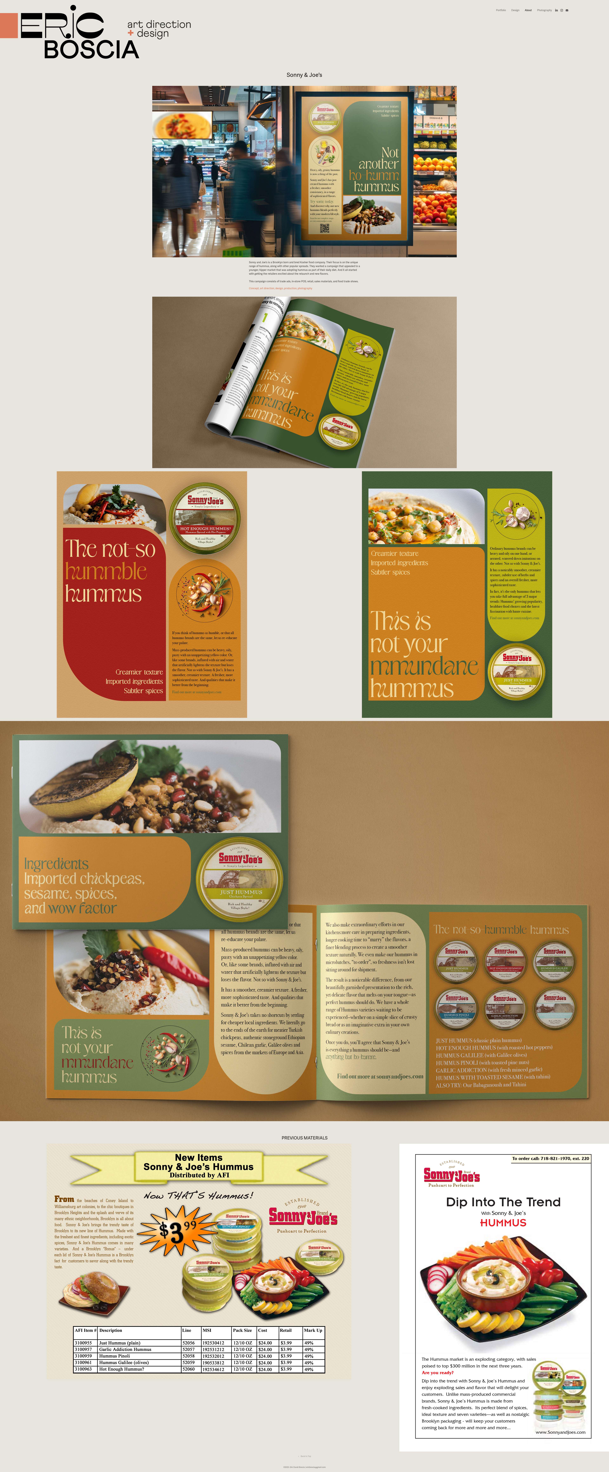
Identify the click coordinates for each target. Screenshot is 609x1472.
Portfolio (501, 10)
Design (515, 10)
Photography (544, 10)
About (528, 10)
